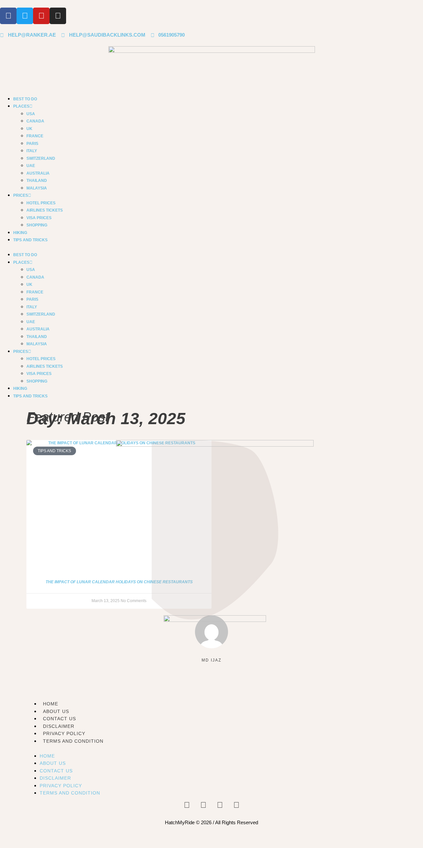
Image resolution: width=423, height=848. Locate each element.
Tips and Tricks (30, 240)
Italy (31, 151)
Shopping (36, 225)
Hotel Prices (41, 203)
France (34, 136)
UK (29, 128)
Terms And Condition (73, 741)
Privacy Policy (64, 733)
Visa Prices (39, 218)
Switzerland (40, 158)
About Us (53, 763)
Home (47, 756)
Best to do (25, 99)
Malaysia (36, 188)
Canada (35, 121)
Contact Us (56, 770)
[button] (211, 247)
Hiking (20, 232)
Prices (20, 195)
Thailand (36, 180)
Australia (38, 173)
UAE (30, 165)
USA (30, 114)
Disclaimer (58, 726)
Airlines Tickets (44, 210)
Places (21, 106)
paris (32, 143)
